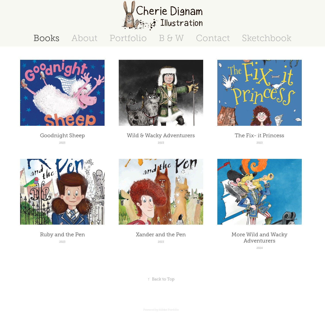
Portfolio (128, 38)
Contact (213, 38)
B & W (171, 38)
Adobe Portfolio (169, 309)
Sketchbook (266, 38)
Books (46, 38)
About (84, 38)
